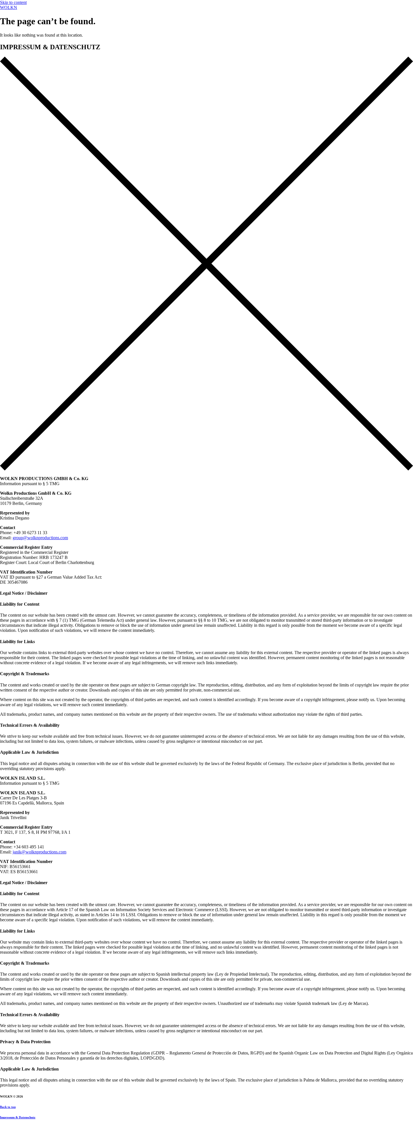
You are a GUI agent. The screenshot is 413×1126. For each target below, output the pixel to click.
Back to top (8, 1107)
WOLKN (8, 7)
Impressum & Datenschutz (17, 1117)
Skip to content (13, 2)
